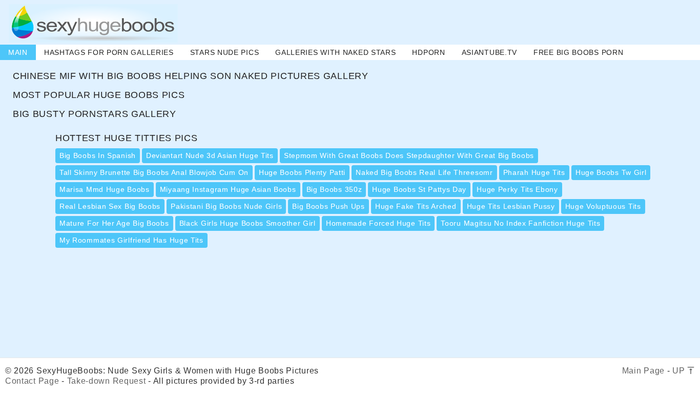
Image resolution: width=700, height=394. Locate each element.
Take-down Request (106, 381)
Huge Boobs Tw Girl (611, 172)
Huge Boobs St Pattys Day (419, 189)
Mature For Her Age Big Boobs (114, 223)
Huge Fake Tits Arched (416, 206)
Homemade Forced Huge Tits (378, 223)
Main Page (643, 370)
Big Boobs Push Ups (328, 206)
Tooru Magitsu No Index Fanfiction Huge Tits (520, 223)
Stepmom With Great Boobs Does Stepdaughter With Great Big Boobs (409, 155)
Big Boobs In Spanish (97, 155)
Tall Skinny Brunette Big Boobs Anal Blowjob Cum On (154, 172)
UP (679, 370)
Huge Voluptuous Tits (603, 206)
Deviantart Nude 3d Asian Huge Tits (210, 155)
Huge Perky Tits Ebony (517, 189)
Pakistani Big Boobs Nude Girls (226, 206)
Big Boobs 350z (334, 189)
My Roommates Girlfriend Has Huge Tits (131, 240)
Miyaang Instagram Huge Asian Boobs (228, 189)
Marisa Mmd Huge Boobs (104, 189)
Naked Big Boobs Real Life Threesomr (424, 172)
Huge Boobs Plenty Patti (302, 172)
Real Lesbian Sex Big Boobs (109, 206)
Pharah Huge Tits (534, 172)
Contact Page (32, 381)
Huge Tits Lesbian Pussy (511, 206)
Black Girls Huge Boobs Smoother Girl (247, 223)
